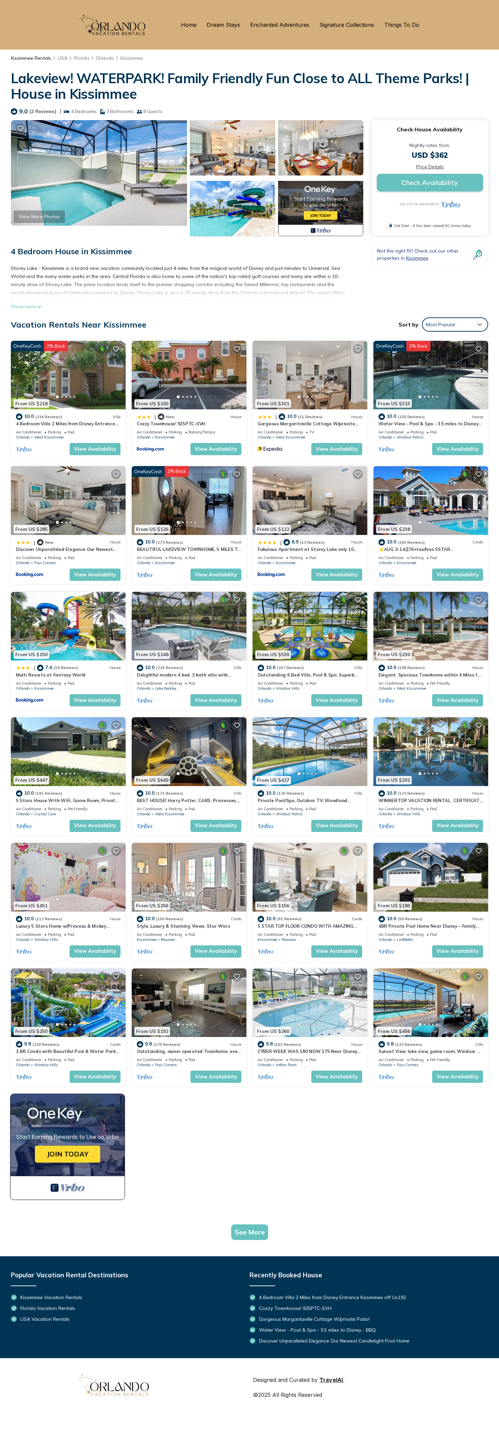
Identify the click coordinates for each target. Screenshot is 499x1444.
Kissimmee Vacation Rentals (51, 1297)
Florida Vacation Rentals (47, 1308)
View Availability (95, 449)
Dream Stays (223, 24)
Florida (81, 58)
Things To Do (401, 24)
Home (189, 24)
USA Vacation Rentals (45, 1319)
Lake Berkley (166, 688)
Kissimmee (132, 58)
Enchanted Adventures (279, 24)
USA (63, 58)
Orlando (105, 58)
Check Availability (430, 182)
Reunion (168, 939)
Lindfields (405, 939)
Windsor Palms (410, 437)
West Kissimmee (48, 437)
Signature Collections (346, 24)
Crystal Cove (45, 814)
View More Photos (39, 217)
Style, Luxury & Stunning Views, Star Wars (183, 926)
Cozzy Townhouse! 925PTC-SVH (171, 423)
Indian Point (286, 1064)
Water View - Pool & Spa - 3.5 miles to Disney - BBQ (317, 1330)
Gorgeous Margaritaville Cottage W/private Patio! (314, 1319)
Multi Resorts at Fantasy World (51, 675)
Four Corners (45, 562)
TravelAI (331, 1379)
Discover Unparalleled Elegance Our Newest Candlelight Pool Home (334, 1341)
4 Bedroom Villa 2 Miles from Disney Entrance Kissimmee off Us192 (332, 1297)
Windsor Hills (288, 688)
